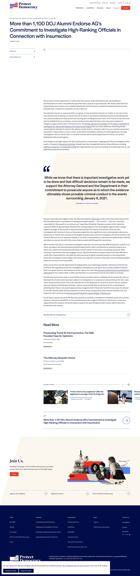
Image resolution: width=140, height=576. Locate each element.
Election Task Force (73, 522)
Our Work (38, 517)
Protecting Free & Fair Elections (45, 522)
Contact (120, 3)
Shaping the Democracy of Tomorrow (47, 537)
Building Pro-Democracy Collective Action (48, 532)
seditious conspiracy (51, 147)
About (108, 8)
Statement (13, 51)
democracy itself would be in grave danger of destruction (88, 293)
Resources (100, 8)
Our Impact (13, 532)
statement (95, 219)
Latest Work (90, 8)
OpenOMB (71, 532)
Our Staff (12, 522)
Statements (52, 18)
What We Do (79, 8)
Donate (126, 8)
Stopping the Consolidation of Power (21, 18)
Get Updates (113, 3)
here (81, 558)
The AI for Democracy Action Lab (77, 547)
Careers (96, 522)
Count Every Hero (73, 537)
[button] (116, 8)
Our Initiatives (71, 517)
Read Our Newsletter (95, 3)
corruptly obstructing (68, 147)
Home (11, 517)
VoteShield (71, 527)
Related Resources (15, 57)
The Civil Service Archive (75, 542)
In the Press (105, 3)
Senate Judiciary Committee (95, 124)
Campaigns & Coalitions (40, 18)
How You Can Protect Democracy (19, 537)
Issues (11, 542)
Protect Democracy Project (102, 527)
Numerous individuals (67, 144)
